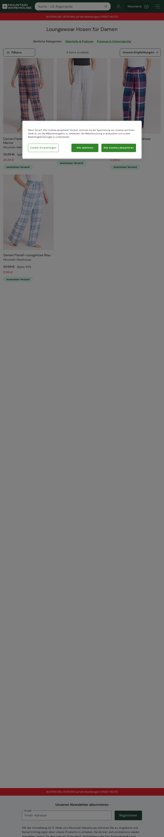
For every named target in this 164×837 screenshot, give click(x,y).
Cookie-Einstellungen (43, 147)
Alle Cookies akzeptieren (119, 147)
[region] (82, 140)
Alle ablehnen (85, 147)
